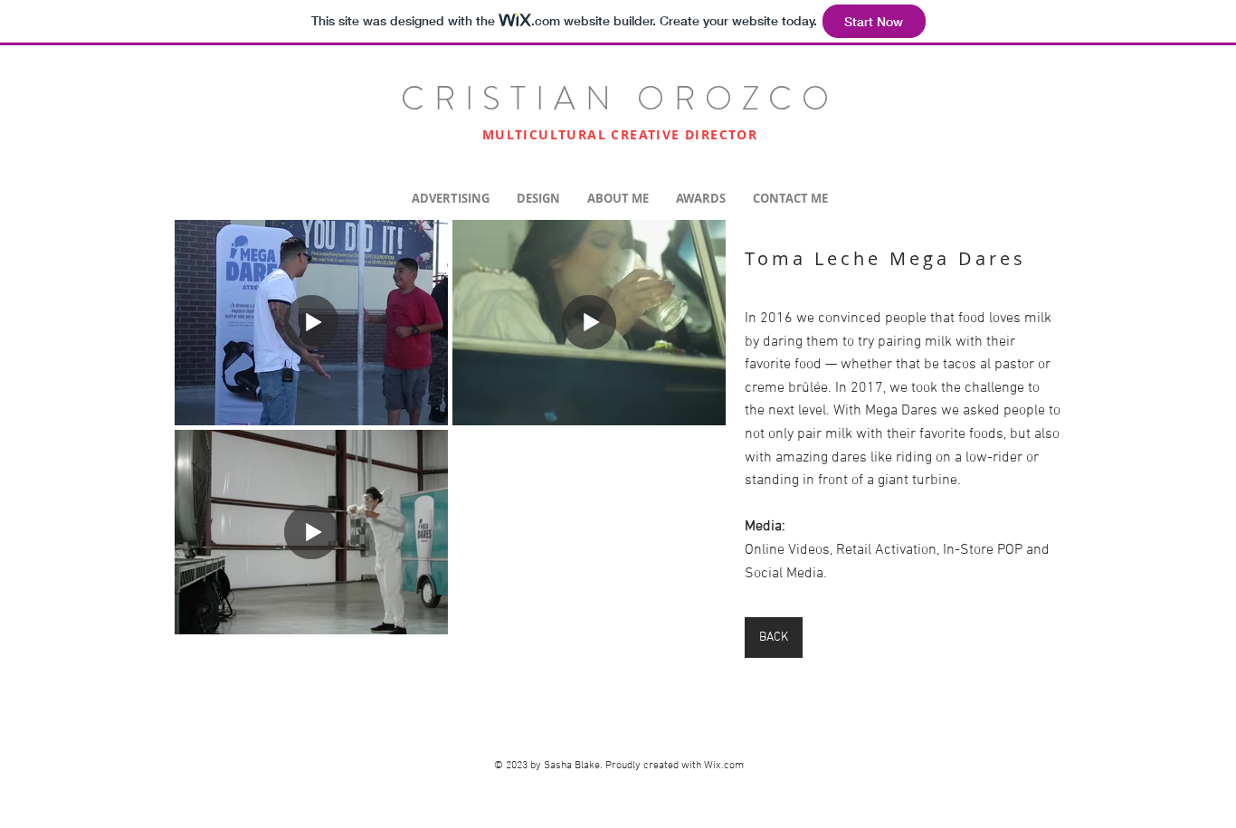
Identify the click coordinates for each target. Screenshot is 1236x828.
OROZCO (738, 98)
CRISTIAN (519, 98)
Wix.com (724, 765)
